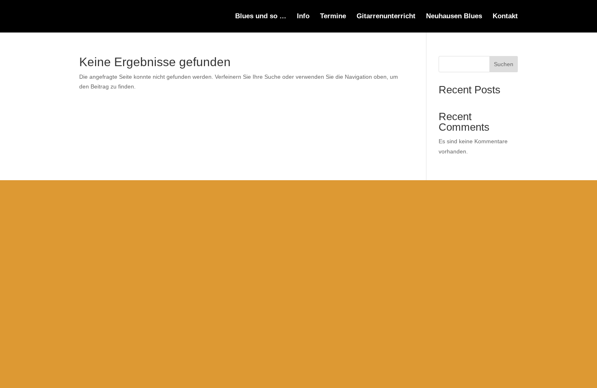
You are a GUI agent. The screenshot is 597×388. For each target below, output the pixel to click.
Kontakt (505, 16)
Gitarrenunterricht (386, 16)
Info (303, 16)
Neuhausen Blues (454, 16)
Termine (333, 16)
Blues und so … (260, 16)
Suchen (503, 64)
